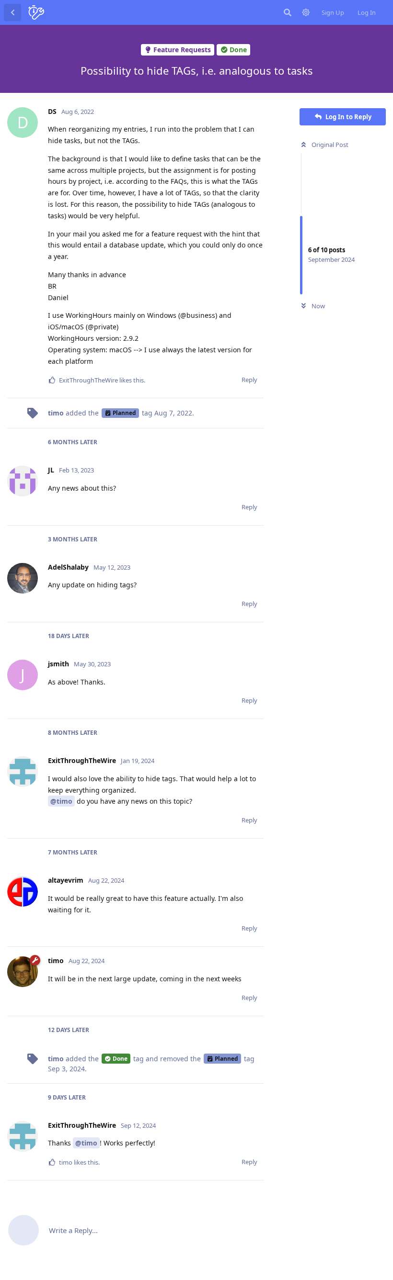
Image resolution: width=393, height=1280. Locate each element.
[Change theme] (305, 12)
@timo (61, 801)
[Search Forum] (287, 12)
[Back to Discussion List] (12, 12)
